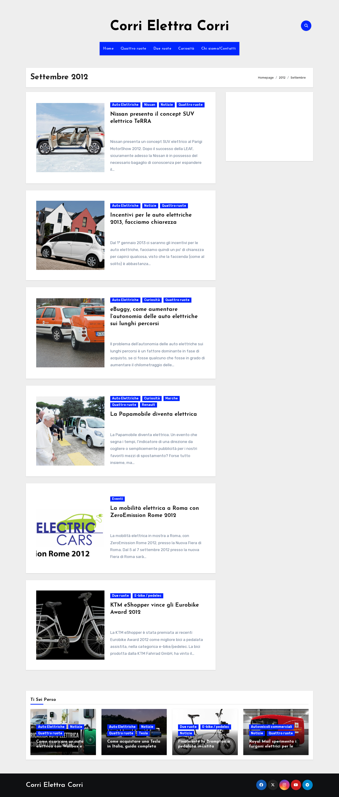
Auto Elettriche (125, 105)
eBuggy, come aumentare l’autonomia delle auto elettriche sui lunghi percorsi (154, 317)
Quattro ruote (133, 48)
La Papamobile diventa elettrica (153, 414)
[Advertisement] (270, 127)
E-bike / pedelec (147, 596)
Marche (171, 398)
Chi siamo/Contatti (218, 48)
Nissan (149, 105)
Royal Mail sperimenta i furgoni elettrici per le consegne (272, 747)
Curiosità (186, 48)
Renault (148, 405)
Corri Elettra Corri (169, 27)
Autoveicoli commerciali (271, 727)
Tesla (143, 733)
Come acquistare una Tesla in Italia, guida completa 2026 (133, 747)
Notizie (167, 105)
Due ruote (162, 48)
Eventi (117, 499)
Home (108, 48)
